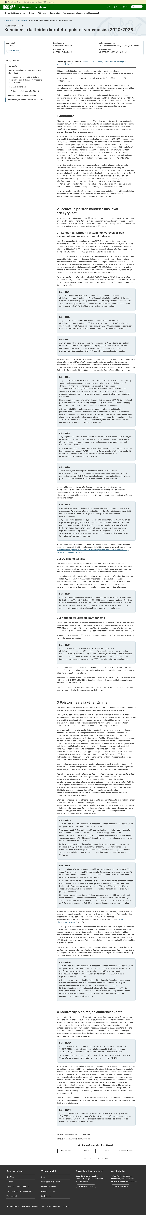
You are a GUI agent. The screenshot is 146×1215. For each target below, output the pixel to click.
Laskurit (9, 1182)
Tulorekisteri (11, 1196)
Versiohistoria (13, 51)
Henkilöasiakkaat (24, 7)
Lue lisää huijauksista (47, 2)
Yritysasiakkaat (40, 7)
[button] (66, 1151)
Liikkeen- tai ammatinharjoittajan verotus (99, 61)
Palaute (35, 1206)
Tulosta (65, 1206)
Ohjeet (24, 20)
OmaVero (10, 1177)
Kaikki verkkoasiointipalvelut (18, 1187)
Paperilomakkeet (48, 1191)
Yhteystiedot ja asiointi (50, 1182)
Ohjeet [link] (31, 13)
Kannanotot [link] (55, 13)
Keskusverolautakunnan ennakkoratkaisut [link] (81, 13)
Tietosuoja (25, 1206)
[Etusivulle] (9, 7)
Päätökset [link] (42, 13)
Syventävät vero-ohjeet (15, 13)
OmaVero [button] (136, 7)
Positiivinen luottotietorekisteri (19, 1191)
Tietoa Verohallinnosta (120, 1186)
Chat (43, 1177)
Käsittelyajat (46, 1196)
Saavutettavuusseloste (50, 1206)
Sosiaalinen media (48, 1187)
